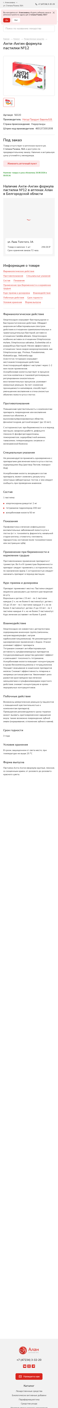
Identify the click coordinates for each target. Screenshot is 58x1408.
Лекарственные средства (29, 1391)
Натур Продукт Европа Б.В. (37, 119)
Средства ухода (29, 1403)
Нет (16, 20)
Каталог (29, 1386)
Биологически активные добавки (29, 1395)
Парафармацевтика (29, 1399)
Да (6, 20)
